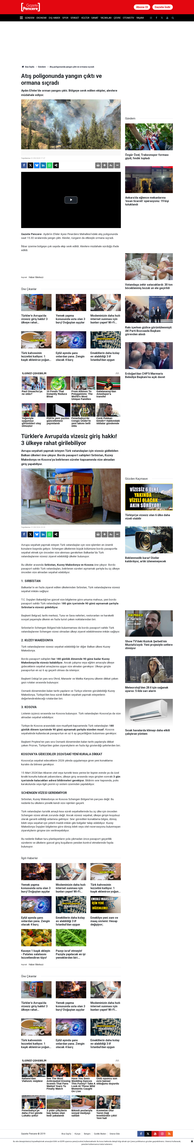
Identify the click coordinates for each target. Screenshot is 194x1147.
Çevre (117, 17)
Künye (77, 1134)
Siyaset (75, 17)
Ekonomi (41, 17)
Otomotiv (128, 17)
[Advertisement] (149, 90)
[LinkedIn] (43, 165)
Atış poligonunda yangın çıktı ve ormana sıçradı (72, 67)
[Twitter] (30, 165)
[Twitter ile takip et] (161, 18)
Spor (65, 17)
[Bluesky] (37, 165)
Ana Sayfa (29, 67)
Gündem (29, 17)
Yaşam (140, 17)
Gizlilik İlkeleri (100, 1134)
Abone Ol (142, 7)
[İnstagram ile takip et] (151, 18)
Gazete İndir (163, 7)
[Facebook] (24, 165)
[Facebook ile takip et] (156, 18)
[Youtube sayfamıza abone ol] (167, 18)
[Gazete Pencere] (30, 7)
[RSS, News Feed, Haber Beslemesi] (169, 1134)
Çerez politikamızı (137, 1141)
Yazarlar (106, 17)
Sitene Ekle (115, 1134)
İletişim (87, 1134)
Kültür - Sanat (89, 17)
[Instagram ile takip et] (162, 1134)
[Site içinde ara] (172, 18)
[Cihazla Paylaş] (56, 165)
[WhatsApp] (49, 165)
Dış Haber (54, 17)
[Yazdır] (98, 165)
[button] (104, 165)
